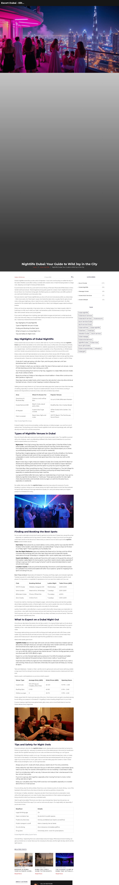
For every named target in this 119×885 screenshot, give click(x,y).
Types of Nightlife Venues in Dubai (27, 325)
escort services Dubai (85, 321)
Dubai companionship (85, 348)
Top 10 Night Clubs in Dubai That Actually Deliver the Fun (64, 870)
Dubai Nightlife (44, 267)
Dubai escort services (85, 315)
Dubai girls (81, 351)
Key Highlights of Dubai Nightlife (26, 323)
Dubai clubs (94, 342)
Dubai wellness (83, 327)
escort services (96, 333)
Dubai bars (81, 330)
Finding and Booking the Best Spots (27, 328)
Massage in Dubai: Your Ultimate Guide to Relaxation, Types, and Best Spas (23, 870)
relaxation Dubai (83, 333)
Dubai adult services (85, 318)
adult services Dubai (85, 324)
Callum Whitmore (20, 277)
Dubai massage (83, 336)
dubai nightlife (83, 287)
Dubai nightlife (83, 312)
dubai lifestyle (83, 299)
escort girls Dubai (84, 345)
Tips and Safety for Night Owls (25, 334)
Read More (18, 873)
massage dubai (83, 291)
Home (35, 267)
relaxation (98, 348)
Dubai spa (91, 330)
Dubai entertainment (85, 339)
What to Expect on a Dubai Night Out (28, 331)
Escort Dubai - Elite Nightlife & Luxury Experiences (13, 3)
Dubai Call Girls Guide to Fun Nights (43, 870)
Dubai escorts (98, 318)
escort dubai (83, 283)
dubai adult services (85, 295)
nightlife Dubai (83, 342)
